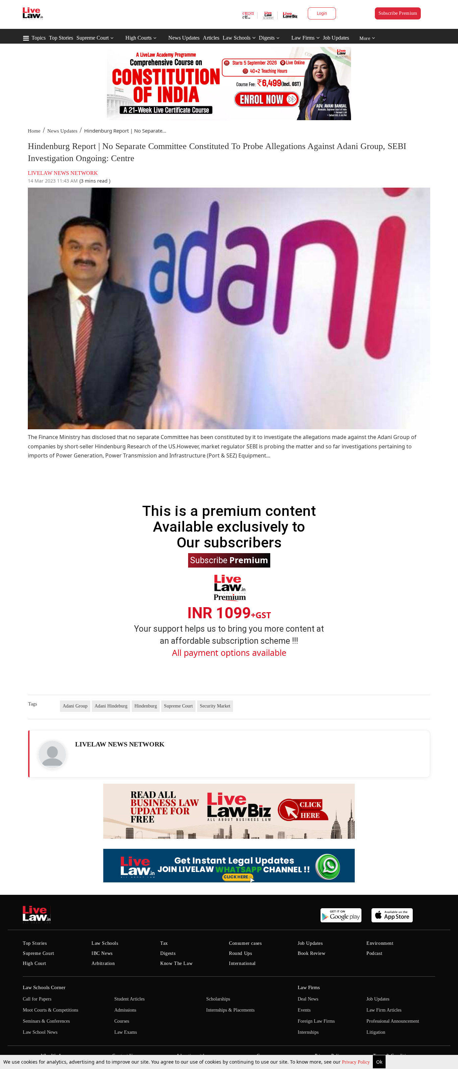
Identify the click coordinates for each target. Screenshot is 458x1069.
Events (304, 1010)
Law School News (40, 1032)
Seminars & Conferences (46, 1021)
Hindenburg (145, 706)
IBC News (102, 953)
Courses (121, 1021)
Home (34, 131)
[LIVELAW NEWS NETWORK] (52, 754)
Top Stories (61, 38)
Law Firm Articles (383, 1010)
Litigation (375, 1032)
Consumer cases (245, 943)
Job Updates (336, 38)
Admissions (125, 1010)
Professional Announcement (392, 1021)
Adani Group (75, 706)
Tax (164, 943)
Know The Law (176, 963)
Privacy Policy (356, 1062)
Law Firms (302, 38)
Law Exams (125, 1032)
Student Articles (129, 999)
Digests (267, 38)
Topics (39, 38)
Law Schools (236, 38)
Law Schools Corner (44, 987)
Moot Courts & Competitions (50, 1010)
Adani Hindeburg (111, 706)
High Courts (138, 38)
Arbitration (103, 963)
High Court (34, 963)
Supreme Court (92, 38)
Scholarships (218, 999)
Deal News (308, 999)
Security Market (215, 706)
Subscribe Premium (398, 13)
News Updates (183, 38)
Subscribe (229, 560)
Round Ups (240, 953)
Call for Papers (37, 999)
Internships (308, 1032)
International (242, 963)
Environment (380, 943)
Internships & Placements (230, 1010)
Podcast (374, 953)
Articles (211, 38)
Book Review (312, 953)
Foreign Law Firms (316, 1021)
